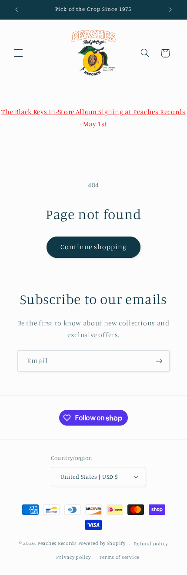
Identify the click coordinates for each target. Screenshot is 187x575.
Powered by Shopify (102, 544)
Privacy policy (73, 557)
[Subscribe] (159, 361)
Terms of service (119, 557)
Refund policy (151, 544)
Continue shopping (93, 247)
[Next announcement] (170, 9)
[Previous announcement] (16, 9)
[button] (18, 53)
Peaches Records (57, 544)
